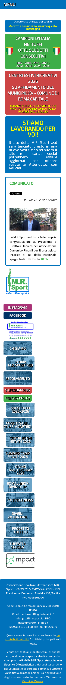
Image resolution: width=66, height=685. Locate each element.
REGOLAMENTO (17, 379)
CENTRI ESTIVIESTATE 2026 (21, 439)
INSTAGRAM (17, 307)
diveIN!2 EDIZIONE (17, 515)
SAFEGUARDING (17, 390)
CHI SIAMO (18, 348)
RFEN (44, 259)
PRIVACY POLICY (17, 398)
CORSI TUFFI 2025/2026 (20, 409)
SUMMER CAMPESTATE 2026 (17, 454)
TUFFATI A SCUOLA (18, 545)
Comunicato (21, 183)
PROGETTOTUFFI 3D (20, 530)
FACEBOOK (17, 315)
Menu (9, 4)
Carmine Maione (32, 681)
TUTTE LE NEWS (20, 500)
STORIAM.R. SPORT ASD (20, 363)
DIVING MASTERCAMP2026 (20, 470)
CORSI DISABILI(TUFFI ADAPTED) (17, 424)
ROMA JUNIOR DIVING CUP (17, 485)
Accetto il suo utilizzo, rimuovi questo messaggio (33, 27)
